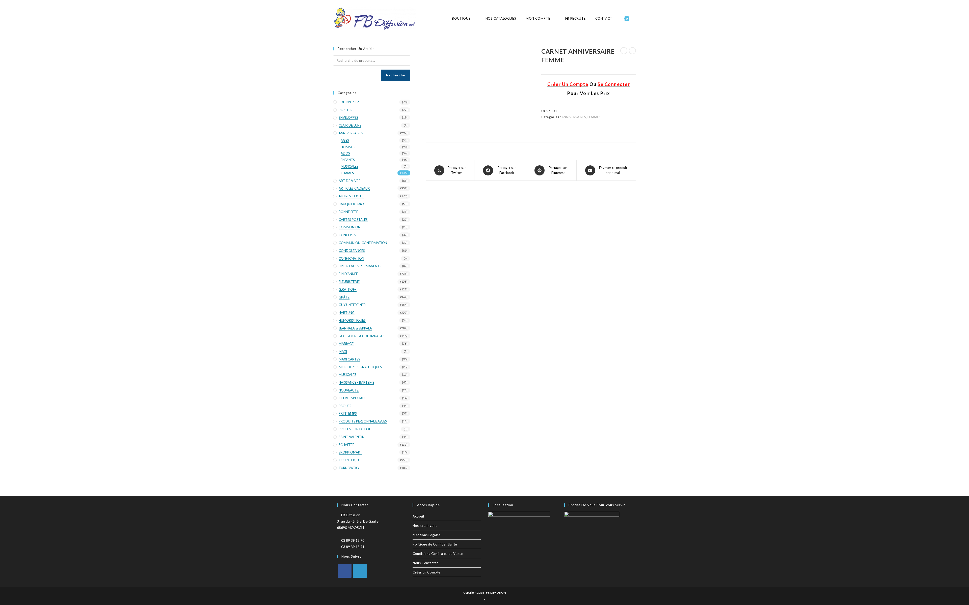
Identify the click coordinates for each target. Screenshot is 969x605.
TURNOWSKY (349, 468)
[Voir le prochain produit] (632, 50)
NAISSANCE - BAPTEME (356, 382)
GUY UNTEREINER (352, 305)
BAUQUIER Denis (351, 204)
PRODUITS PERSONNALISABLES (363, 421)
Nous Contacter (425, 563)
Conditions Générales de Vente (438, 554)
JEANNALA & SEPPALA (355, 328)
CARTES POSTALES (353, 220)
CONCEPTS (347, 235)
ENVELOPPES (348, 117)
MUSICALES (349, 166)
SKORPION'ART (350, 452)
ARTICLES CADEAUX (354, 188)
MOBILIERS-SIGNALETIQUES (360, 367)
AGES (345, 140)
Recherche (395, 75)
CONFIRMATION (351, 258)
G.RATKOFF (348, 289)
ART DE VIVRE (349, 181)
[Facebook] (345, 571)
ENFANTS (348, 160)
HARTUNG (347, 313)
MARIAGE (346, 344)
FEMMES (594, 117)
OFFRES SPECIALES (353, 398)
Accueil (418, 516)
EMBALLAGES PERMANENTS (360, 266)
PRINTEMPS (348, 413)
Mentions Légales (427, 535)
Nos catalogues (425, 526)
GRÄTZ (344, 297)
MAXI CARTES (349, 359)
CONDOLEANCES (352, 251)
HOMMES (348, 147)
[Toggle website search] (636, 18)
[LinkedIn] (360, 571)
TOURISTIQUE (350, 460)
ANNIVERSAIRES (573, 117)
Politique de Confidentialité (435, 544)
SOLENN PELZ (349, 102)
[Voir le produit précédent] (623, 50)
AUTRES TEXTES (351, 196)
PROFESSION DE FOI (354, 429)
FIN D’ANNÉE (348, 274)
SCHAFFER (347, 445)
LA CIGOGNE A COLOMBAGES (362, 336)
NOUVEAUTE (349, 390)
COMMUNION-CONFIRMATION (363, 243)
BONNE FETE (348, 212)
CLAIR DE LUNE (350, 125)
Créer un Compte (426, 572)
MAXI (343, 351)
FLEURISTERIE (349, 282)
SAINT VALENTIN (351, 437)
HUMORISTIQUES (352, 320)
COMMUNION (349, 227)
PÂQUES (345, 406)
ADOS (345, 153)
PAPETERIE (347, 110)
